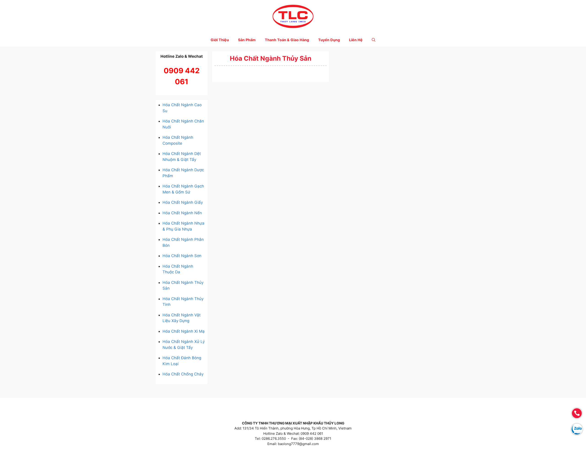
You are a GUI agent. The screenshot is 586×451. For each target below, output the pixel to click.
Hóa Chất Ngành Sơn (182, 255)
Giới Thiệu (220, 40)
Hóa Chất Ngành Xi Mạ (184, 331)
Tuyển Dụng (329, 40)
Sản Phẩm (247, 40)
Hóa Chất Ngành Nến (182, 213)
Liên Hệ (356, 40)
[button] (373, 40)
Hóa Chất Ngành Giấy (183, 202)
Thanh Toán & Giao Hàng (287, 40)
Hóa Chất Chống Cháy (183, 374)
